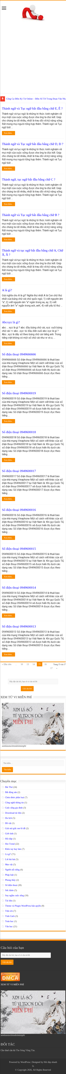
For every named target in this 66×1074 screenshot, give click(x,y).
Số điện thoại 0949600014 (19, 587)
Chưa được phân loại (14, 797)
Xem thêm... (8, 133)
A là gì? (7, 290)
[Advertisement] (33, 60)
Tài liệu (8, 900)
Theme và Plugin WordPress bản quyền (23, 906)
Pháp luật (9, 875)
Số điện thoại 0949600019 (19, 393)
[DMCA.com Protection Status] (10, 976)
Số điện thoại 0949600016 (19, 510)
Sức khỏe (9, 890)
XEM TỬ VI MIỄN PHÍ (12, 984)
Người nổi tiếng (12, 869)
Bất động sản (11, 792)
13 (28, 664)
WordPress (25, 1062)
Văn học (9, 926)
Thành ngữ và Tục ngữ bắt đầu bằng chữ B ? (30, 215)
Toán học (9, 921)
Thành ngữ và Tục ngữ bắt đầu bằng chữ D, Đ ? (32, 144)
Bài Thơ (8, 787)
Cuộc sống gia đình (14, 808)
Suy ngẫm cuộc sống (14, 895)
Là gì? (8, 854)
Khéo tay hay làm (13, 849)
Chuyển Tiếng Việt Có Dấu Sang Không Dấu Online (30, 99)
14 (34, 664)
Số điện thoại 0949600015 (19, 548)
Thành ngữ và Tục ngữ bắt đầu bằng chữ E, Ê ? (32, 108)
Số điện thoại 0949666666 (19, 354)
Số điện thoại (11, 885)
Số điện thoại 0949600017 (19, 471)
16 (45, 664)
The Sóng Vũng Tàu (25, 1050)
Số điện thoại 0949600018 (19, 432)
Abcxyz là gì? (11, 322)
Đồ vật (8, 823)
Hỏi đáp (8, 839)
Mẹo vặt (8, 864)
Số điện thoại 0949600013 (19, 626)
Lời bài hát (10, 859)
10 (22, 664)
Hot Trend (10, 844)
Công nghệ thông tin (14, 802)
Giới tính (9, 833)
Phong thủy (10, 880)
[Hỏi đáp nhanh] (33, 12)
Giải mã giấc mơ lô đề (15, 828)
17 (51, 668)
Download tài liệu (13, 813)
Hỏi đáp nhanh (50, 1062)
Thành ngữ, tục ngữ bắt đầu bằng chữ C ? (28, 179)
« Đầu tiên (6, 664)
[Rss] (33, 1066)
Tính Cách (10, 916)
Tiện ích (9, 911)
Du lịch (8, 818)
